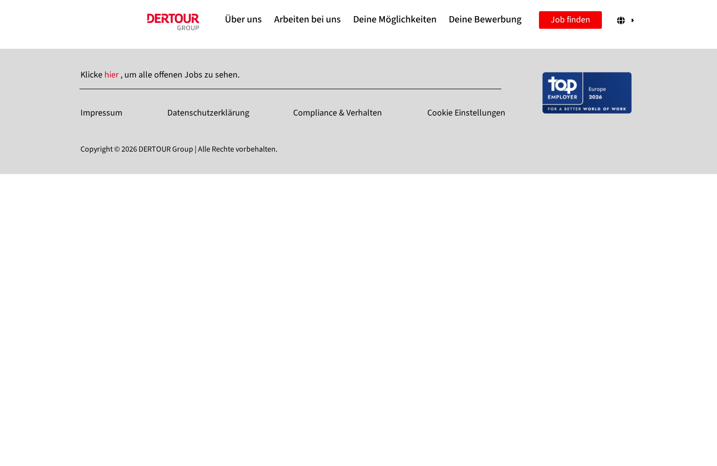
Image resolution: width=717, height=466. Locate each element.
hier (112, 75)
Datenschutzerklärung (208, 113)
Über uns (243, 19)
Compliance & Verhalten (337, 113)
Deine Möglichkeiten (395, 19)
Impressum (101, 113)
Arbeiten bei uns (307, 19)
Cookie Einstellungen (466, 113)
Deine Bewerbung (485, 19)
